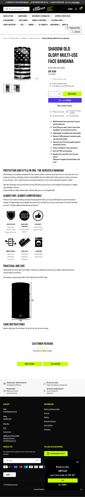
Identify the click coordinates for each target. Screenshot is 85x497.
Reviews (46, 417)
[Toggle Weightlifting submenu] (14, 16)
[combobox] (16, 9)
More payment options (65, 105)
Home (5, 38)
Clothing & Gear (56, 20)
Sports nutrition (9, 24)
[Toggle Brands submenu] (35, 24)
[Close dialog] (77, 462)
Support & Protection (62, 16)
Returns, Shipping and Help (52, 409)
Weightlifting (8, 16)
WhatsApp (6, 424)
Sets (22, 24)
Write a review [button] (29, 364)
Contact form (7, 432)
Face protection (35, 38)
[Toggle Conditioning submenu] (28, 16)
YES (62, 480)
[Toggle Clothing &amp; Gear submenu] (64, 20)
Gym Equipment (8, 20)
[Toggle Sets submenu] (25, 24)
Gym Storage (23, 20)
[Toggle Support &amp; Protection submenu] (71, 16)
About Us (46, 413)
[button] (70, 9)
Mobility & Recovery (39, 20)
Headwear (24, 38)
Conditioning (22, 16)
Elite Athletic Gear (56, 67)
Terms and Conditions (39, 489)
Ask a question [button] (55, 364)
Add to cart (72, 94)
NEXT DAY (26, 2)
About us (65, 24)
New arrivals (55, 24)
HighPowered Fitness (12, 484)
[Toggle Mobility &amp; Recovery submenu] (48, 20)
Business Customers (50, 421)
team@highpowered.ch (10, 411)
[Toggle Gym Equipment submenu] (15, 20)
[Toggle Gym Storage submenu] (29, 20)
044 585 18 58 (7, 419)
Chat (4, 428)
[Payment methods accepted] (42, 467)
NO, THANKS (63, 484)
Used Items (47, 429)
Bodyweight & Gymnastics (41, 16)
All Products (43, 24)
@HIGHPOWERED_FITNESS (57, 453)
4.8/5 (73, 2)
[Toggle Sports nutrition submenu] (17, 24)
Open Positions (48, 425)
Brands (31, 24)
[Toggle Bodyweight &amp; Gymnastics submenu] (51, 16)
